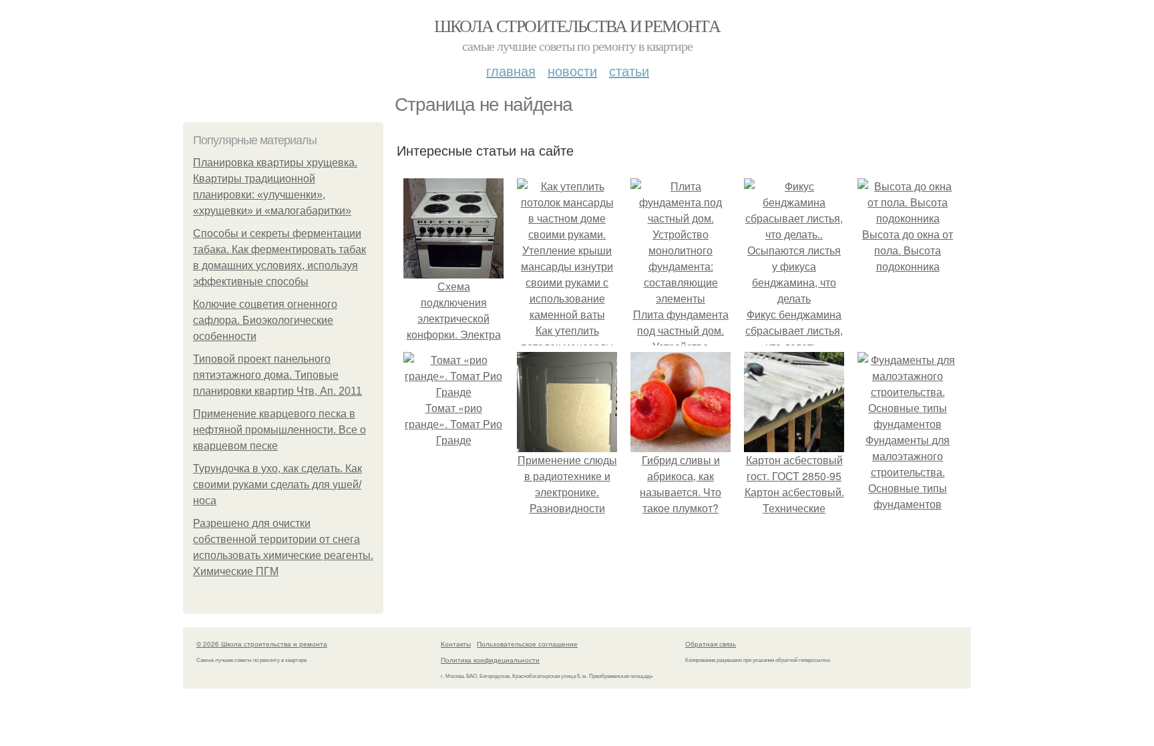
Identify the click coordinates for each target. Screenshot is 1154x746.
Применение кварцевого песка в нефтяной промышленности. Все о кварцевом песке (279, 429)
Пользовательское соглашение (527, 643)
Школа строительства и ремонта (577, 25)
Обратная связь (710, 643)
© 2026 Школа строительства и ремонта (261, 643)
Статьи (629, 70)
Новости (572, 70)
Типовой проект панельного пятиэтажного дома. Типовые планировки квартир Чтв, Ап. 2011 (277, 375)
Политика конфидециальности (490, 660)
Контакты (456, 643)
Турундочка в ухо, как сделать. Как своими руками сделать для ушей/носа (277, 484)
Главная (511, 70)
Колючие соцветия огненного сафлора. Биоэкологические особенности (265, 320)
